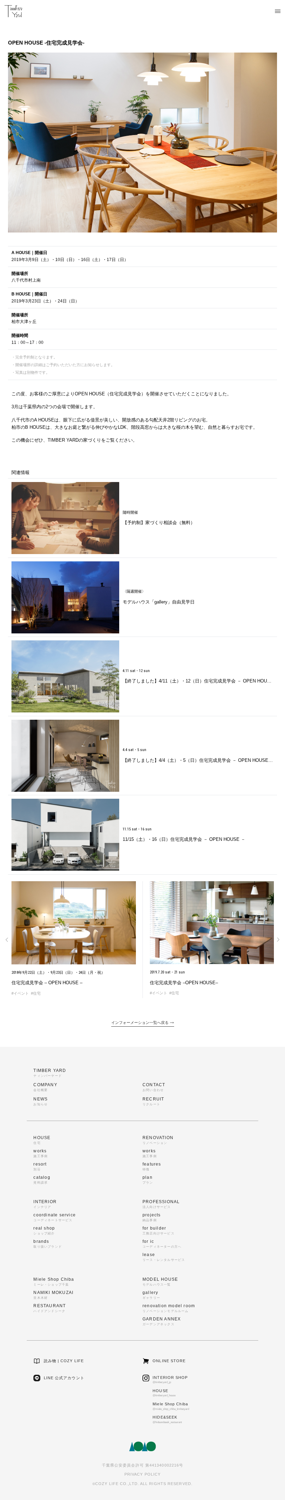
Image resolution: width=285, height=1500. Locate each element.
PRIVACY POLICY (142, 1474)
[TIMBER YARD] (14, 11)
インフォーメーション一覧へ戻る (140, 1022)
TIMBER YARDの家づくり (74, 440)
